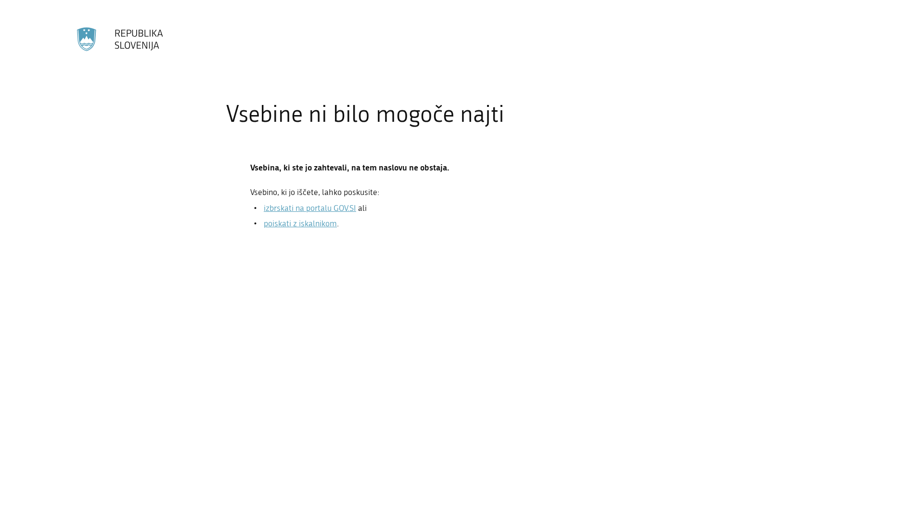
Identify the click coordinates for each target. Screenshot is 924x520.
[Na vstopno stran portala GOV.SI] (120, 39)
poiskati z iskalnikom (300, 223)
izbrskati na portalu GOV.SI (310, 208)
